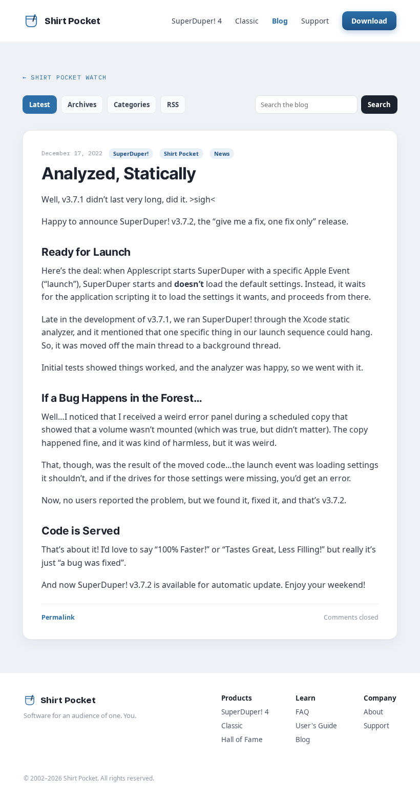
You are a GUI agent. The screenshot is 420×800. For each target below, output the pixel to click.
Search (379, 104)
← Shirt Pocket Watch (65, 77)
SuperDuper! (131, 153)
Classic (247, 21)
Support (315, 21)
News (221, 153)
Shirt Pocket (181, 153)
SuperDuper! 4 (197, 21)
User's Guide (316, 725)
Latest (39, 104)
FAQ (302, 711)
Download (369, 21)
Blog (280, 21)
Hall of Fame (242, 739)
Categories (132, 104)
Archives (82, 104)
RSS (173, 104)
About (373, 711)
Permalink (58, 617)
